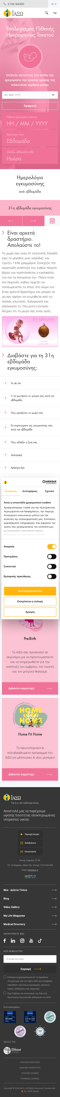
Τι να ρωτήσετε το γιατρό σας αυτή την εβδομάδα (32, 398)
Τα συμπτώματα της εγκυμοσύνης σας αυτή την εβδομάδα (31, 427)
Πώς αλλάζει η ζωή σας (24, 442)
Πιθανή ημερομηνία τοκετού (22, 117)
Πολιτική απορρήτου (30, 1068)
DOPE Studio (33, 1091)
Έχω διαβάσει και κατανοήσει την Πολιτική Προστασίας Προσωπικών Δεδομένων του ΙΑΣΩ (29, 995)
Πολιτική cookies (30, 1073)
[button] (30, 1078)
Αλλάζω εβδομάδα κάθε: (20, 152)
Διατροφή (16, 455)
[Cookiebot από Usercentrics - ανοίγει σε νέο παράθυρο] (42, 482)
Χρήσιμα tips (17, 467)
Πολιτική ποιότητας (30, 1062)
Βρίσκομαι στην (15, 134)
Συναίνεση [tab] (10, 491)
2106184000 (16, 4)
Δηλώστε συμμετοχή (21, 688)
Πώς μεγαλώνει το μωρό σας (27, 412)
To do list (16, 383)
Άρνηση (30, 612)
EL (53, 3)
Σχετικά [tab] (49, 491)
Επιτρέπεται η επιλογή (30, 601)
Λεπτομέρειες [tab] (30, 491)
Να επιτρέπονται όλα (30, 591)
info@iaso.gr (33, 870)
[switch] (51, 556)
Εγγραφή (26, 969)
